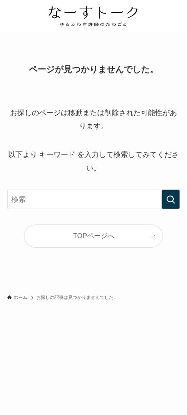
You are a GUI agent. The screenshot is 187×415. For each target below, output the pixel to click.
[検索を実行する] (171, 199)
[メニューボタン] (171, 16)
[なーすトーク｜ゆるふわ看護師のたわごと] (93, 16)
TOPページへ (93, 235)
